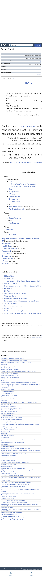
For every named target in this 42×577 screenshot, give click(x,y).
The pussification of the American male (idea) (13, 486)
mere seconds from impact (8, 429)
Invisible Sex (6, 246)
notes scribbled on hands (7, 446)
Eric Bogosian (4, 387)
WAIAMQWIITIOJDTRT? (7, 507)
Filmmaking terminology (7, 391)
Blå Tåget (7, 291)
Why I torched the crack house (9, 514)
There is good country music (8, 496)
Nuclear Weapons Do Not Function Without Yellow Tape (15, 448)
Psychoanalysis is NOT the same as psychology (13, 453)
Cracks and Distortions (9, 248)
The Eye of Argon (5, 480)
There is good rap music (7, 498)
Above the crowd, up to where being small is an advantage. (16, 362)
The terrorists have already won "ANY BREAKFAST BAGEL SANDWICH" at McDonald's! (20, 490)
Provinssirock (11, 234)
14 (40, 67)
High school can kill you (7, 404)
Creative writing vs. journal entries (10, 377)
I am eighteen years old (7, 415)
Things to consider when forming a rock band (13, 500)
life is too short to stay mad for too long (11, 423)
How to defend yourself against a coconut (12, 408)
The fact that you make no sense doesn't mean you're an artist (17, 482)
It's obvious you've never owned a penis (11, 419)
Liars (10, 181)
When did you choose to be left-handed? (11, 512)
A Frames (12, 194)
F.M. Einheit (8, 288)
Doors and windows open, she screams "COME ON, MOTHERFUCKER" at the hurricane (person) (20, 385)
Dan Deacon (4, 381)
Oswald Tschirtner (15, 218)
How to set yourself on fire (8, 413)
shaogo (23, 162)
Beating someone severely (8, 366)
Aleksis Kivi (8, 308)
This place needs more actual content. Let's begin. (14, 502)
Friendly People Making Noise (9, 395)
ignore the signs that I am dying (15, 293)
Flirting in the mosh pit (7, 393)
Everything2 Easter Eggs (7, 389)
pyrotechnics (4, 459)
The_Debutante (14, 162)
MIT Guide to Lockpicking (7, 435)
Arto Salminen (14, 223)
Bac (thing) (4, 364)
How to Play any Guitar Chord (9, 411)
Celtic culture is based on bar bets (10, 375)
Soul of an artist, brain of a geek (9, 472)
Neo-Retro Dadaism (6, 441)
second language (26, 126)
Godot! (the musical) (11, 303)
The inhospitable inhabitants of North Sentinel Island (15, 484)
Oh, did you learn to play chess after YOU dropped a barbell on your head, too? (20, 450)
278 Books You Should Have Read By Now (12, 358)
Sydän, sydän (13, 199)
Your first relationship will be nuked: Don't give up (14, 520)
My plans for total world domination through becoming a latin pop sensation (21, 439)
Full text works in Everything (8, 399)
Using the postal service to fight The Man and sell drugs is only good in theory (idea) (19, 504)
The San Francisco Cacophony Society (17, 311)
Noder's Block (4, 444)
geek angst (4, 400)
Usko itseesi (15, 201)
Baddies (39, 74)
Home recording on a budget (8, 406)
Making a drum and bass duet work (10, 428)
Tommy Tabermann (10, 283)
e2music (39, 71)
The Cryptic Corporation (17, 209)
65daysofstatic (14, 191)
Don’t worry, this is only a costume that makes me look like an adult (18, 382)
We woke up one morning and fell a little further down (22, 313)
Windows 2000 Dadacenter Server (10, 516)
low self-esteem (36, 338)
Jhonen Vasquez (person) (8, 421)
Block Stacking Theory (7, 368)
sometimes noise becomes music (15, 298)
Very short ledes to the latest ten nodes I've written (20, 238)
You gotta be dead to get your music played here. (14, 518)
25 (40, 61)
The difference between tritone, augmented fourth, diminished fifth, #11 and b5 (20, 478)
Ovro (10, 189)
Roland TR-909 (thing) (7, 466)
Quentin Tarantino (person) (8, 460)
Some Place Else (15, 206)
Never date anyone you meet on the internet (12, 442)
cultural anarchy (5, 379)
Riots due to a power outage (8, 464)
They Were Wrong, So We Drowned (23, 184)
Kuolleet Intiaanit (14, 196)
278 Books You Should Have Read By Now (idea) (14, 360)
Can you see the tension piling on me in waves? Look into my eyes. (18, 371)
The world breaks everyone (8, 495)
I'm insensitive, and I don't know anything (11, 417)
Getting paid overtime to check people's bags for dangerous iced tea (19, 402)
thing (14, 78)
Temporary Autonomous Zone (9, 473)
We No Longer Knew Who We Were (23, 186)
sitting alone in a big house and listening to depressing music (17, 470)
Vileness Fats (9, 278)
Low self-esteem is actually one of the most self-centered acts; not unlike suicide (20, 425)
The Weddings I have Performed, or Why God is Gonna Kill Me (17, 493)
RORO (28, 82)
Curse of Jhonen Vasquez (13, 306)
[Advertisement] (21, 21)
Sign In (38, 45)
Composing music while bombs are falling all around (22, 301)
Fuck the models (5, 397)
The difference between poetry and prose (12, 475)
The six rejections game (7, 488)
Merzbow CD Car (5, 431)
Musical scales (5, 437)
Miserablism (4, 433)
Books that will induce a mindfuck (9, 369)
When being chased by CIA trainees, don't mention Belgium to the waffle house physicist (20, 510)
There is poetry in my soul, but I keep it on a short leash (23, 286)
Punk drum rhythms (6, 457)
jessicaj (29, 162)
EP (3, 241)
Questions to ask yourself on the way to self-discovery (15, 462)
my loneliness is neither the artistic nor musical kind (22, 281)
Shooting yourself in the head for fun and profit (13, 468)
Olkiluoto (9, 229)
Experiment (6, 243)
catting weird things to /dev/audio (9, 373)
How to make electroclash (8, 410)
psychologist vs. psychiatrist (8, 455)
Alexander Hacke (10, 296)
